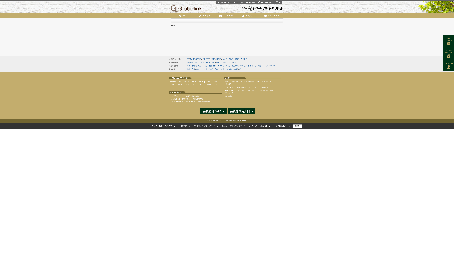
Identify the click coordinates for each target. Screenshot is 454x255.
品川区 (212, 59)
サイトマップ (229, 87)
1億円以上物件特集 (176, 102)
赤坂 (202, 62)
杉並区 (202, 84)
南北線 (205, 66)
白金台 (211, 69)
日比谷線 (265, 66)
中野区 (237, 59)
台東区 (201, 82)
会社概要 (235, 82)
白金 (213, 62)
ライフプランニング (232, 90)
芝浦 (217, 62)
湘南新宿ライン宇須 (239, 66)
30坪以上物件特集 (198, 99)
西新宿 (197, 62)
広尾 (193, 69)
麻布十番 (199, 69)
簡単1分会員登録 (448, 51)
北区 (215, 84)
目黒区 (218, 59)
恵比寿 (223, 62)
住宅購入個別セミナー (265, 90)
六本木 (229, 62)
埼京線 (228, 66)
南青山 (208, 62)
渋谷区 (192, 59)
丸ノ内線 (221, 66)
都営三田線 (212, 66)
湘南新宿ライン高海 (254, 66)
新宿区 (198, 59)
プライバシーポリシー (264, 82)
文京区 (225, 59)
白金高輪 (229, 69)
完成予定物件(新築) (192, 96)
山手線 (188, 66)
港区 (187, 59)
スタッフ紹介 (253, 87)
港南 (187, 62)
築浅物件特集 (190, 102)
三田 (191, 62)
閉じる (297, 126)
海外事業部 (229, 96)
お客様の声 (449, 63)
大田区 (172, 84)
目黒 (222, 69)
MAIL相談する (448, 40)
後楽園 (235, 69)
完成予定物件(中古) (176, 96)
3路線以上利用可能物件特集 (180, 99)
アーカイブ (229, 93)
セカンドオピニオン (248, 90)
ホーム (227, 82)
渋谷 (205, 69)
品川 (240, 69)
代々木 (235, 62)
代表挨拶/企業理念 (247, 82)
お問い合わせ (241, 87)
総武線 (272, 66)
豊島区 (231, 59)
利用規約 (228, 84)
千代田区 (244, 59)
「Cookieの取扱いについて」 (266, 126)
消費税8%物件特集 (204, 102)
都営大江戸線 (196, 66)
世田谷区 (206, 59)
